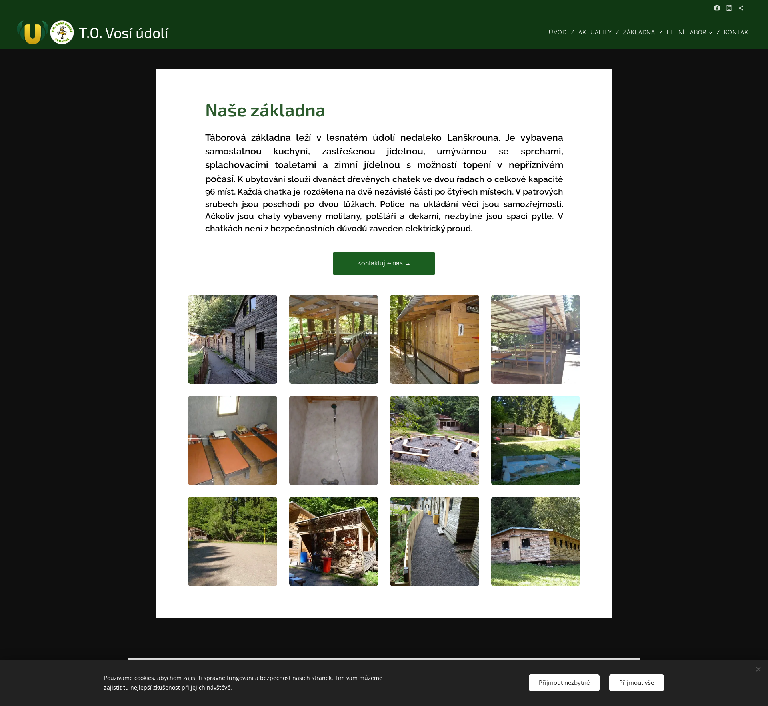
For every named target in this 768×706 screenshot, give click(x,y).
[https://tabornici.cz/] (741, 8)
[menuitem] (560, 32)
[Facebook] (717, 8)
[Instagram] (729, 8)
